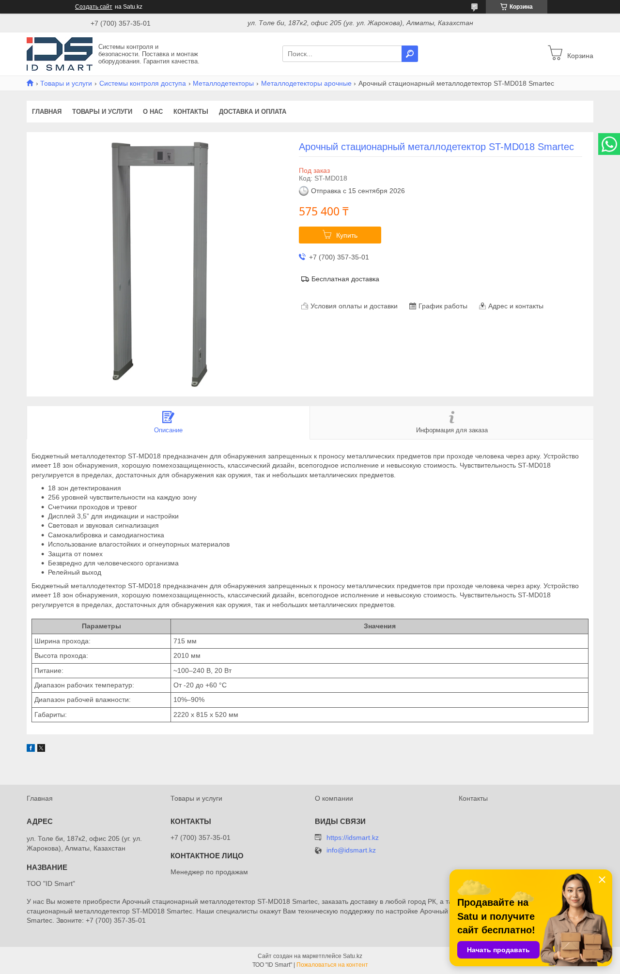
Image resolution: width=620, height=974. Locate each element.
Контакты (190, 111)
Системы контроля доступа (142, 83)
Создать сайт (93, 6)
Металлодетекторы (223, 83)
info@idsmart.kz (351, 850)
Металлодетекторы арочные (306, 83)
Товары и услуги (66, 83)
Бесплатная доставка (345, 279)
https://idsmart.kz (352, 837)
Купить (346, 235)
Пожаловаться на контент (332, 964)
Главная (47, 111)
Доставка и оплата (252, 111)
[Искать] (410, 54)
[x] (41, 749)
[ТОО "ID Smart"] (60, 53)
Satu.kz (352, 956)
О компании (334, 798)
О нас (153, 111)
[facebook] (31, 749)
